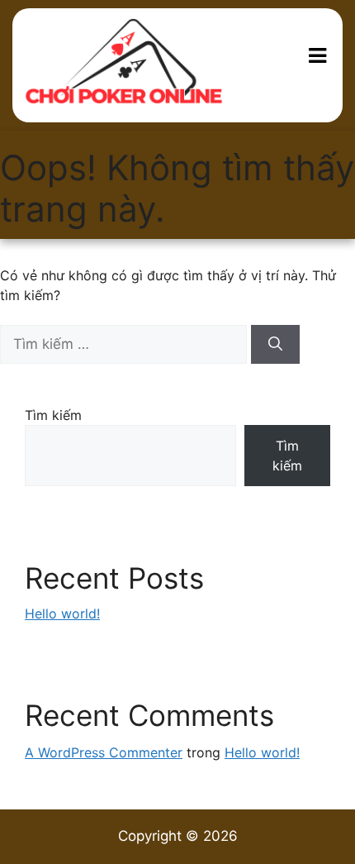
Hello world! (62, 613)
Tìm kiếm (53, 415)
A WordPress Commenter (103, 752)
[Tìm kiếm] (275, 345)
